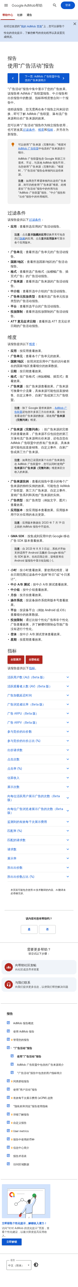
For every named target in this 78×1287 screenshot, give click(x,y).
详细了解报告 (21, 1114)
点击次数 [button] (13, 759)
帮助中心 (7, 15)
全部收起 (34, 659)
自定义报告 (20, 1123)
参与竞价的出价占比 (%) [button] (23, 741)
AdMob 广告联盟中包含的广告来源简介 (40, 1064)
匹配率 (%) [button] (14, 831)
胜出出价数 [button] (15, 868)
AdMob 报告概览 (23, 1023)
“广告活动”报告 (22, 1048)
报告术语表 (20, 1156)
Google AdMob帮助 (27, 5)
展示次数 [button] (13, 787)
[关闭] (75, 24)
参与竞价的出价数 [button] (19, 732)
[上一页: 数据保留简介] (13, 78)
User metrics (21, 1131)
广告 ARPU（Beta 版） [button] (23, 713)
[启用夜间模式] (36, 1264)
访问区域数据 (21, 1164)
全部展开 (16, 659)
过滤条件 (29, 130)
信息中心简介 (21, 1147)
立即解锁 (11, 1241)
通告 (29, 15)
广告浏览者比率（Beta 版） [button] (26, 704)
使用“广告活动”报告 (29, 1056)
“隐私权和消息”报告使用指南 (30, 1106)
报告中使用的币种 (23, 1139)
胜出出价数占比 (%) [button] (20, 877)
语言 (12, 1260)
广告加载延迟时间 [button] (19, 695)
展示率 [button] (11, 858)
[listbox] (18, 1265)
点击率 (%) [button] (14, 769)
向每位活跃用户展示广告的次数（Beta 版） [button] (33, 798)
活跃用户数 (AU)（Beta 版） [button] (26, 677)
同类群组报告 (21, 1081)
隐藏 (22, 238)
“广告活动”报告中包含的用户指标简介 (39, 1073)
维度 (41, 130)
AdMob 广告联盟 (28, 148)
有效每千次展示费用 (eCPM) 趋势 (33, 1098)
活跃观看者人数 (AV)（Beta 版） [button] (29, 686)
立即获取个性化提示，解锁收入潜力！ (24, 1223)
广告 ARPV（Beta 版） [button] (23, 723)
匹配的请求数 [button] (16, 840)
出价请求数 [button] (15, 750)
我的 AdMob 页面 (31, 26)
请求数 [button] (11, 849)
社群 (20, 15)
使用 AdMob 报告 (23, 1031)
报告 (10, 1014)
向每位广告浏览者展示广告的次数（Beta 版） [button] (35, 811)
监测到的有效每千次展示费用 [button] (27, 822)
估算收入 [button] (13, 778)
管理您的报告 (21, 1040)
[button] (6, 5)
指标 (50, 130)
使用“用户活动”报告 (25, 1089)
